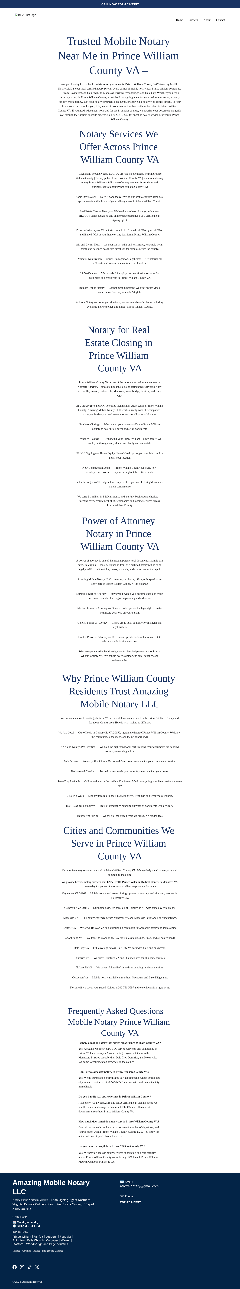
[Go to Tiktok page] (29, 1267)
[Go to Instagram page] (22, 1267)
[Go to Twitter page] (37, 1267)
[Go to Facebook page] (14, 1267)
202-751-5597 (130, 1202)
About (206, 19)
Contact (220, 19)
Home (179, 19)
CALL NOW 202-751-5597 (120, 4)
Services (193, 19)
